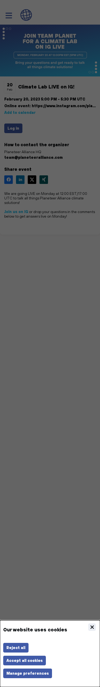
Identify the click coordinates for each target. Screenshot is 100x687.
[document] (50, 653)
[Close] (92, 627)
